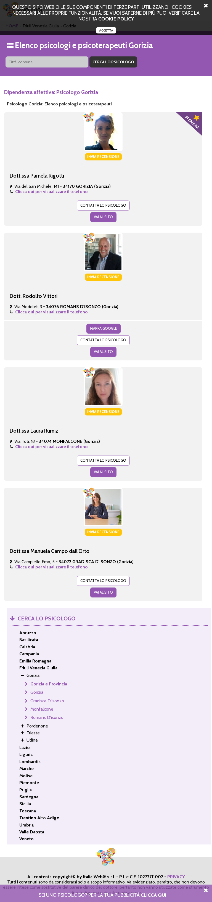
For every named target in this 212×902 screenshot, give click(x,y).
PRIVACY (176, 876)
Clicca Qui (153, 895)
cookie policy (116, 19)
